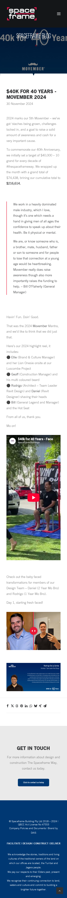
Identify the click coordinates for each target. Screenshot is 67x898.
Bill (13, 402)
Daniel (35, 391)
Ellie (14, 357)
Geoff (14, 374)
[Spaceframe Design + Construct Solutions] (21, 14)
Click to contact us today (33, 782)
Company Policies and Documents (27, 828)
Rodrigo (16, 385)
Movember (40, 326)
